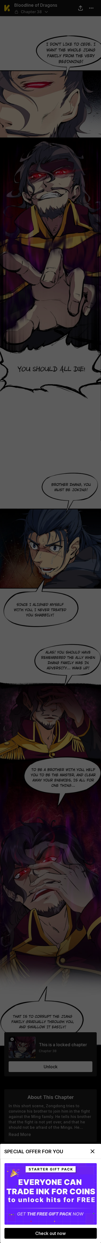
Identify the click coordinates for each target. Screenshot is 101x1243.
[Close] (92, 1151)
